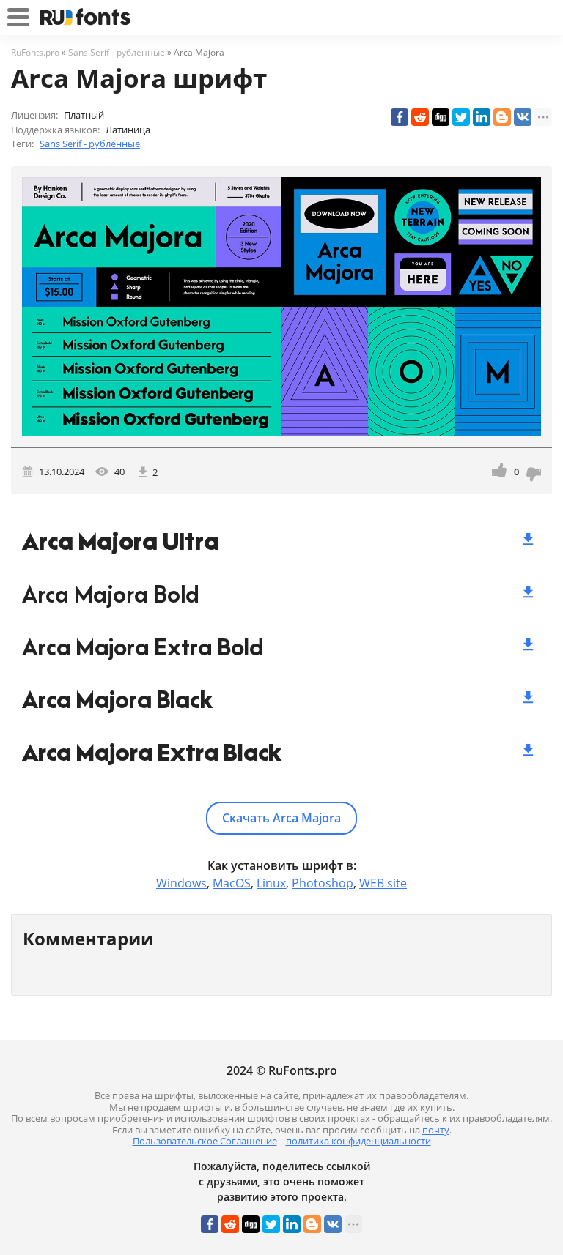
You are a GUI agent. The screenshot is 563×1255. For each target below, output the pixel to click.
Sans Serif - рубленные (90, 143)
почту (435, 1129)
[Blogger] (502, 117)
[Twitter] (461, 117)
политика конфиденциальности (358, 1140)
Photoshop (322, 883)
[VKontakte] (522, 117)
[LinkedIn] (481, 117)
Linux (271, 883)
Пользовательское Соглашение (205, 1140)
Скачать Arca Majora (281, 818)
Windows (181, 883)
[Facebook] (399, 117)
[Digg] (440, 117)
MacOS (232, 883)
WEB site (383, 883)
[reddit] (420, 117)
